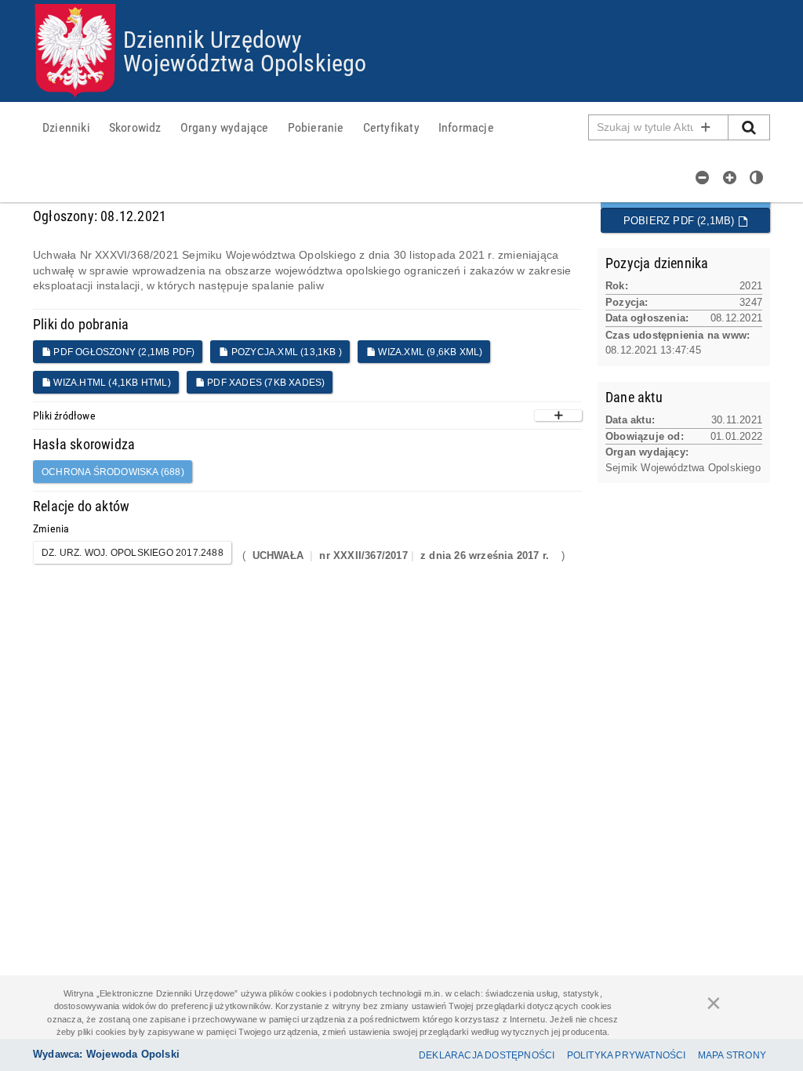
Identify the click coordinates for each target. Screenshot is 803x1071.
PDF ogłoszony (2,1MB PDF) (122, 352)
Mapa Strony (732, 1055)
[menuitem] (66, 127)
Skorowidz (135, 127)
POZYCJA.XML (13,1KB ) (285, 352)
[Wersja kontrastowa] (756, 177)
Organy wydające (224, 127)
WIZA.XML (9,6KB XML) (429, 352)
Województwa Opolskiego (244, 62)
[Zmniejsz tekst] (702, 177)
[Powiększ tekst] (730, 177)
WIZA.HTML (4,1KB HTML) (111, 382)
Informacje (466, 127)
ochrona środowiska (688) (113, 472)
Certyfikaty (391, 127)
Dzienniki (66, 127)
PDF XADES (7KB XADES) (265, 382)
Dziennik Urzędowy (212, 39)
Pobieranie (316, 127)
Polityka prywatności (626, 1055)
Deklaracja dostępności (486, 1055)
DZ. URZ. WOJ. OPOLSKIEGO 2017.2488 (132, 552)
